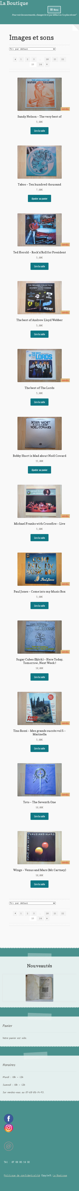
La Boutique (14, 3)
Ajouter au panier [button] (40, 198)
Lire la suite (39, 130)
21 (55, 59)
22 (63, 59)
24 (40, 64)
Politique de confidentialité (22, 1175)
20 (47, 59)
